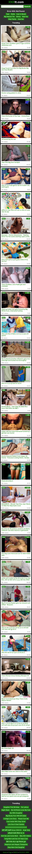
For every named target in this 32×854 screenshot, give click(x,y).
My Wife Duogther (16, 813)
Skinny (18, 16)
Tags (10, 852)
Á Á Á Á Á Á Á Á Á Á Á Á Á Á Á (16, 827)
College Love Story (10, 819)
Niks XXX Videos (25, 836)
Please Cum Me (23, 819)
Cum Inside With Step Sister (16, 821)
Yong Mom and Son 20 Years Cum (16, 839)
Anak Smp (26, 830)
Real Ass (25, 16)
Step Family (12, 19)
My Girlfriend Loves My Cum (20, 810)
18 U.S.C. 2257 (24, 852)
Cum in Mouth (21, 14)
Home (5, 852)
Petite (13, 14)
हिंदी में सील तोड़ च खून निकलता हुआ (16, 841)
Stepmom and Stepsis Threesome (16, 844)
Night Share (6, 810)
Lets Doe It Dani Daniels (16, 824)
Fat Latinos (24, 807)
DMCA (15, 852)
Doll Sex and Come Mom (9, 836)
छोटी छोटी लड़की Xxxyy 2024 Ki (11, 830)
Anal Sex (21, 19)
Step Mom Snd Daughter (16, 847)
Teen (7, 14)
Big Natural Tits (9, 16)
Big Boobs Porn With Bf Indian (16, 816)
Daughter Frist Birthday (11, 807)
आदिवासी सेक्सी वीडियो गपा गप (16, 833)
